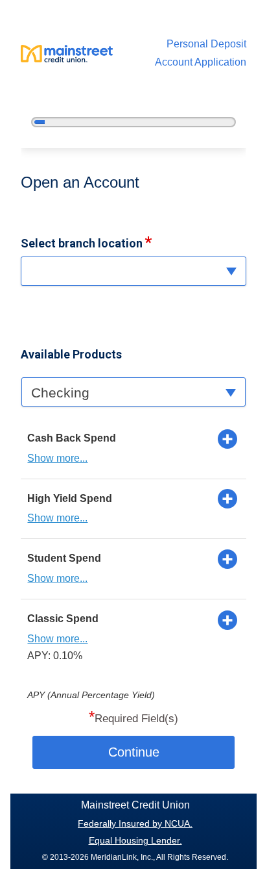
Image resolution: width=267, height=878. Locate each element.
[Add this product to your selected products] (227, 438)
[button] (133, 271)
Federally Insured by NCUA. (135, 823)
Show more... (57, 458)
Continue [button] (133, 752)
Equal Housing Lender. (135, 840)
